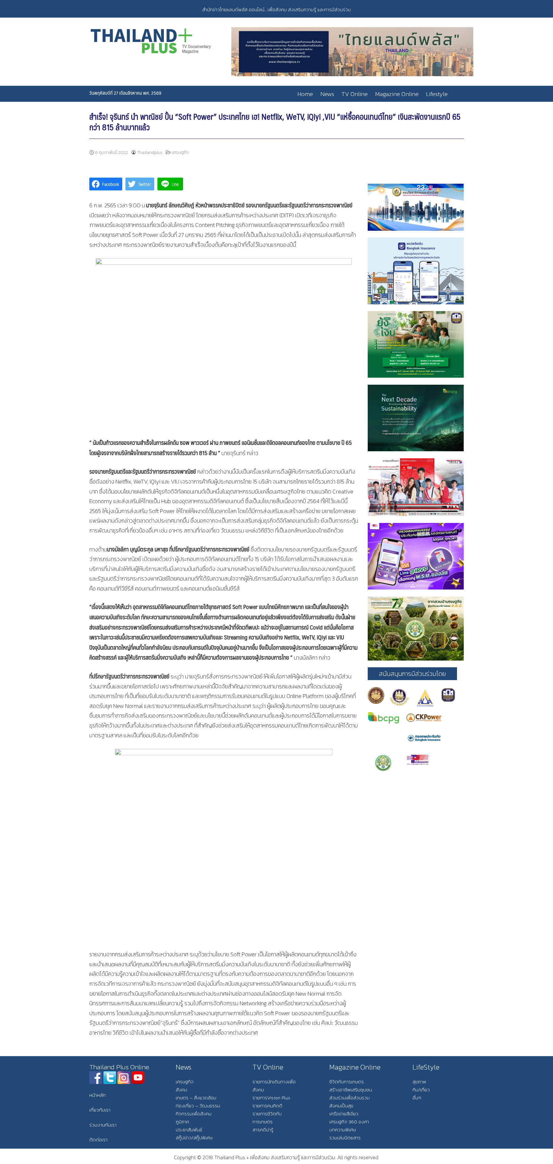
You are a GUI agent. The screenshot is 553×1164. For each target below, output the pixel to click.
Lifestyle (437, 94)
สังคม (181, 1089)
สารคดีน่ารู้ (262, 1129)
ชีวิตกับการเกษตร (346, 1081)
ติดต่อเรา (98, 1139)
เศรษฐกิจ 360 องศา (349, 1121)
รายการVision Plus (271, 1097)
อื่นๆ (417, 1097)
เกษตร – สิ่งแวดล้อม (196, 1097)
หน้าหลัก (97, 1095)
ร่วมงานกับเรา (102, 1124)
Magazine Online (397, 94)
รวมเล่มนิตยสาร (345, 1137)
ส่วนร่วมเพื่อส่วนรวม (349, 1097)
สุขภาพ (419, 1081)
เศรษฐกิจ (180, 152)
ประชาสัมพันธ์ (189, 1129)
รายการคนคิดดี (267, 1105)
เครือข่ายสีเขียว (343, 1113)
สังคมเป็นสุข (341, 1105)
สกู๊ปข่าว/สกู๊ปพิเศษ (194, 1137)
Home (305, 94)
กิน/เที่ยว (421, 1089)
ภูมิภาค (182, 1121)
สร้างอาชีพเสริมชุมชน (350, 1089)
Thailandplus (150, 152)
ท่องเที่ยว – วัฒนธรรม (198, 1105)
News (327, 94)
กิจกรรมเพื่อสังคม (194, 1113)
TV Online (354, 94)
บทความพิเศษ (342, 1129)
